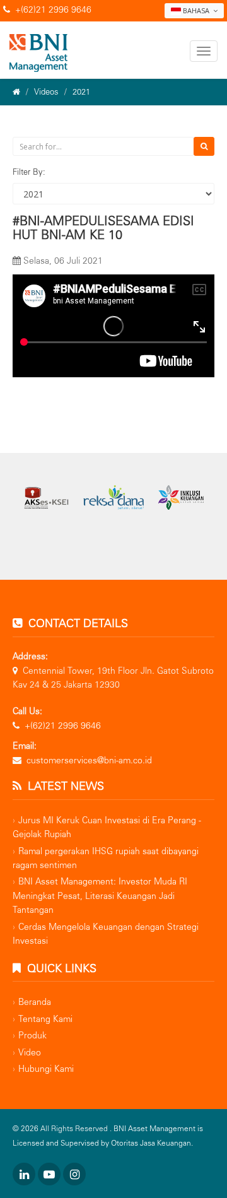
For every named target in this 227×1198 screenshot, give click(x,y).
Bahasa (196, 10)
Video (29, 1052)
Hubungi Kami (46, 1069)
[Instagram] (74, 1174)
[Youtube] (49, 1174)
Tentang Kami (45, 1019)
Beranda (34, 1002)
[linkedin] (24, 1174)
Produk (32, 1035)
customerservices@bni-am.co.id (89, 760)
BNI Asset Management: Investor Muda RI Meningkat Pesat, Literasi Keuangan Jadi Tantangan (100, 895)
